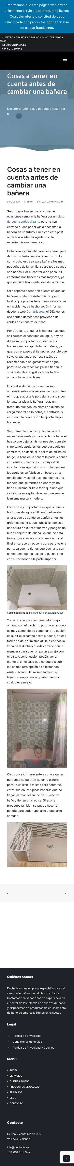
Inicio (13, 1070)
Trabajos (16, 1092)
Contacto (16, 1103)
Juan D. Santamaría (51, 202)
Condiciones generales (27, 1041)
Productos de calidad (25, 1086)
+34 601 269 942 (12, 48)
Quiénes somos (19, 1081)
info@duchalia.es (14, 44)
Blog (30, 202)
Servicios (16, 1075)
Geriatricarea (35, 311)
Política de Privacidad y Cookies (33, 1047)
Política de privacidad (27, 1035)
